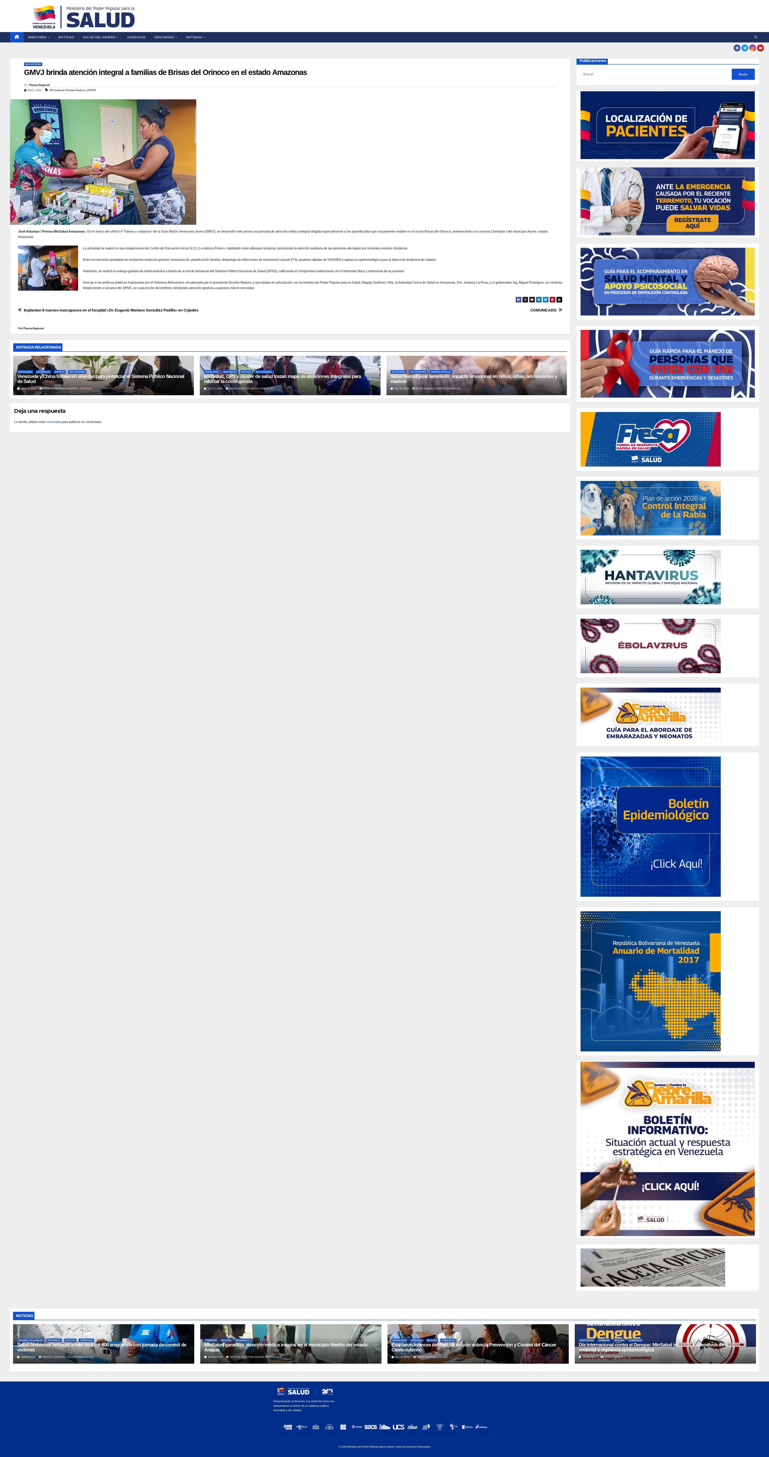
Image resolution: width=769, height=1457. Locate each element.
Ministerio (38, 37)
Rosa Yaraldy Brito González (251, 388)
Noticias (66, 37)
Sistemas (194, 37)
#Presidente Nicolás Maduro (67, 90)
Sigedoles (136, 37)
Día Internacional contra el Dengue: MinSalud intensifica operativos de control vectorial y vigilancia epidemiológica (659, 1347)
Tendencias (86, 1340)
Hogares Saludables (30, 1340)
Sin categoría (33, 64)
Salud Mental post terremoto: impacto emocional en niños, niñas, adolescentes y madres (474, 379)
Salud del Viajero (100, 37)
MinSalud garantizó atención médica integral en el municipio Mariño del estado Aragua (285, 1347)
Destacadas (25, 372)
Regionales (242, 1340)
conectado (53, 422)
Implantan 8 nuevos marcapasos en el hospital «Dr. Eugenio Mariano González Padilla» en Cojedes (111, 310)
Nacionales (43, 372)
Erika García (426, 1357)
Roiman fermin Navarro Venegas (68, 388)
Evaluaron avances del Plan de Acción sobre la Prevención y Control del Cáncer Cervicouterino (474, 1347)
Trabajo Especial (441, 372)
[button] (755, 37)
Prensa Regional (39, 85)
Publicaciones (593, 60)
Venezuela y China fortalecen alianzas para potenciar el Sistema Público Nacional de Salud (100, 379)
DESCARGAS (164, 37)
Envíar (743, 74)
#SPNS (91, 90)
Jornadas (211, 1340)
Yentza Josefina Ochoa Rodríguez (68, 1357)
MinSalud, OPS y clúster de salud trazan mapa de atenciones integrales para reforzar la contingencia (282, 379)
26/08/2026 (28, 1357)
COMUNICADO (543, 310)
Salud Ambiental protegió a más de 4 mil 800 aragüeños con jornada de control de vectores (101, 1347)
